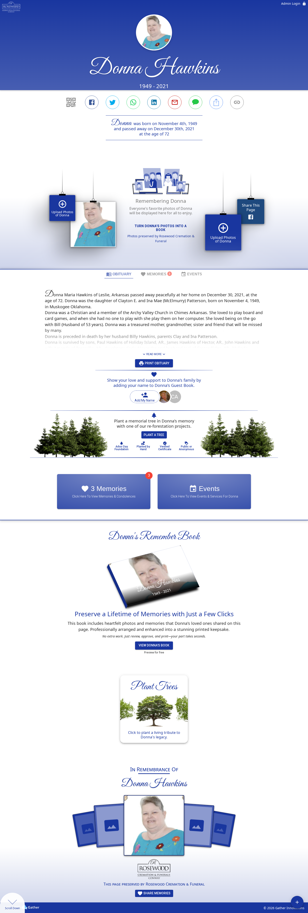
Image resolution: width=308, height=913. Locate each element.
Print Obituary (156, 363)
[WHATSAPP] (133, 102)
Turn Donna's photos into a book (161, 228)
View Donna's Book (154, 645)
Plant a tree (154, 435)
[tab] (118, 273)
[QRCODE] (71, 102)
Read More (154, 354)
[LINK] (237, 102)
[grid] (154, 212)
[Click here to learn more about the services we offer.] (154, 870)
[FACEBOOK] (92, 102)
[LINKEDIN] (154, 102)
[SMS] (195, 102)
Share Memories (156, 893)
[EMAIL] (175, 102)
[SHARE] (216, 102)
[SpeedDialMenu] (297, 902)
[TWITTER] (112, 102)
